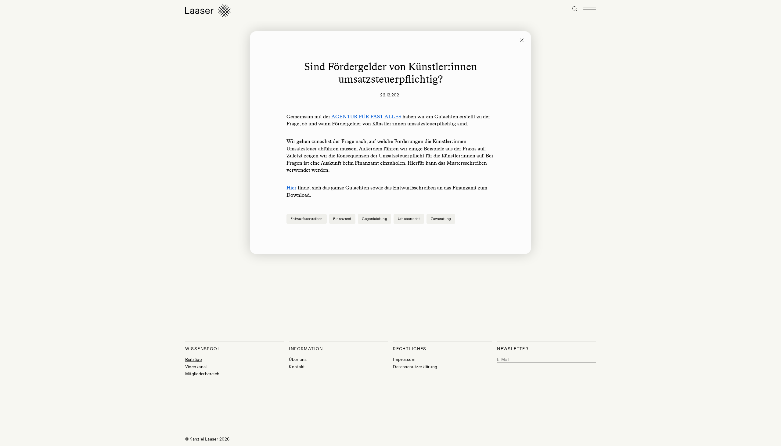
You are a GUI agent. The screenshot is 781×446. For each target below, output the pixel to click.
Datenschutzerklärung (415, 366)
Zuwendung (441, 219)
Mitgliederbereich (202, 373)
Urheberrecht (409, 219)
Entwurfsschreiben (306, 219)
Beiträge (193, 359)
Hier (291, 188)
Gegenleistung (374, 219)
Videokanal (196, 366)
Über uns (298, 359)
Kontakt (297, 366)
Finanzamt (342, 219)
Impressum (404, 359)
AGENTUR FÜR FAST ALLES (366, 116)
